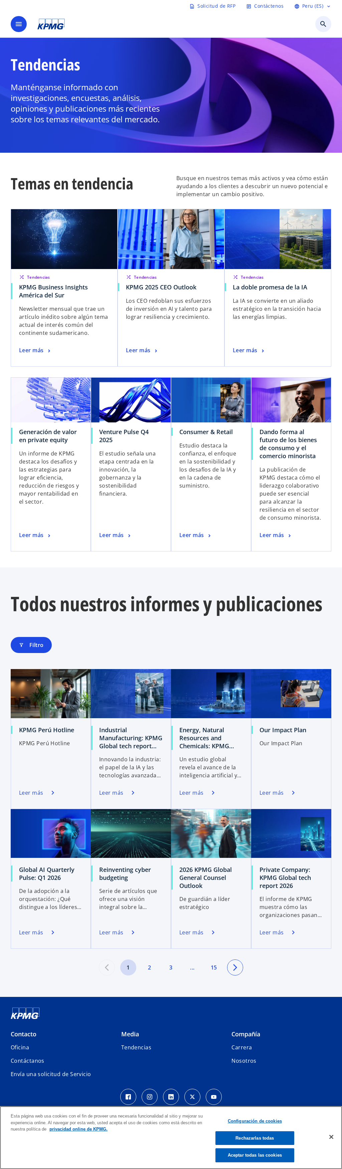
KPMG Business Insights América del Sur (53, 291)
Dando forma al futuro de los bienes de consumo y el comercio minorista (288, 444)
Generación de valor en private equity (48, 436)
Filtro (31, 645)
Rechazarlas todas (254, 1138)
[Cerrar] (331, 1137)
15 (214, 967)
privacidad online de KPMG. (78, 1129)
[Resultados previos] (107, 967)
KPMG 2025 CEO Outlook (161, 287)
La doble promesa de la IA (270, 287)
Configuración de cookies (255, 1121)
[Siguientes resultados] (235, 967)
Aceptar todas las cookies (255, 1155)
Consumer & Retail (206, 432)
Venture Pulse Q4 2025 (124, 436)
